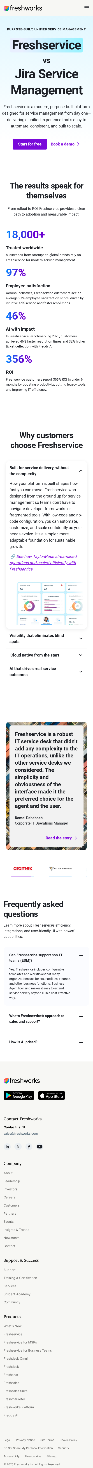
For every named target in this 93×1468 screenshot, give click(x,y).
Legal (7, 1440)
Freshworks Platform (19, 1407)
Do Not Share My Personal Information (28, 1448)
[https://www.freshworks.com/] (23, 8)
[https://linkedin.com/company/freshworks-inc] (7, 1146)
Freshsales (11, 1383)
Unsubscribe (33, 1456)
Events (9, 1221)
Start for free (30, 144)
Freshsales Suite (16, 1391)
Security (63, 1448)
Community (12, 1302)
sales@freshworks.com (21, 1133)
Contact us (12, 1127)
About (8, 1173)
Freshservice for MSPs (20, 1342)
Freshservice (13, 1334)
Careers (9, 1197)
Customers (11, 1205)
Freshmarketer (14, 1399)
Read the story (59, 838)
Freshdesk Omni (16, 1358)
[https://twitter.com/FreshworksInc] (18, 1146)
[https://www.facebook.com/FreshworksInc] (29, 1146)
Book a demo (62, 144)
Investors (10, 1189)
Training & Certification (20, 1278)
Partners (10, 1213)
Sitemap (51, 1456)
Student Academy (17, 1294)
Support (10, 1270)
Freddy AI (11, 1415)
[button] (46, 470)
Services (10, 1286)
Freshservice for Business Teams (28, 1350)
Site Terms (47, 1440)
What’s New (12, 1326)
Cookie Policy (68, 1440)
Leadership (12, 1181)
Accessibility (12, 1456)
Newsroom (11, 1238)
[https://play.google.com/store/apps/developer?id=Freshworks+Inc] (19, 1096)
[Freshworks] (46, 1081)
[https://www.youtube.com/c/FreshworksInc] (39, 1146)
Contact (9, 1246)
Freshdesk (11, 1366)
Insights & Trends (16, 1230)
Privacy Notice (25, 1440)
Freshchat (11, 1375)
